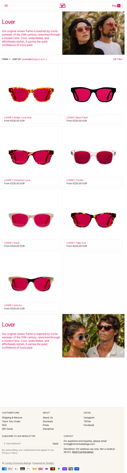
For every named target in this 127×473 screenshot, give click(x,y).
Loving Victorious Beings (18, 463)
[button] (6, 5)
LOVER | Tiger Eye (76, 242)
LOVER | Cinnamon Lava (17, 180)
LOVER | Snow (12, 242)
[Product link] (31, 95)
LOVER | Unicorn (13, 305)
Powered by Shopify (43, 463)
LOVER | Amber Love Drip (18, 117)
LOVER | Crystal (74, 180)
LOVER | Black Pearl (77, 117)
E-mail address (12, 443)
